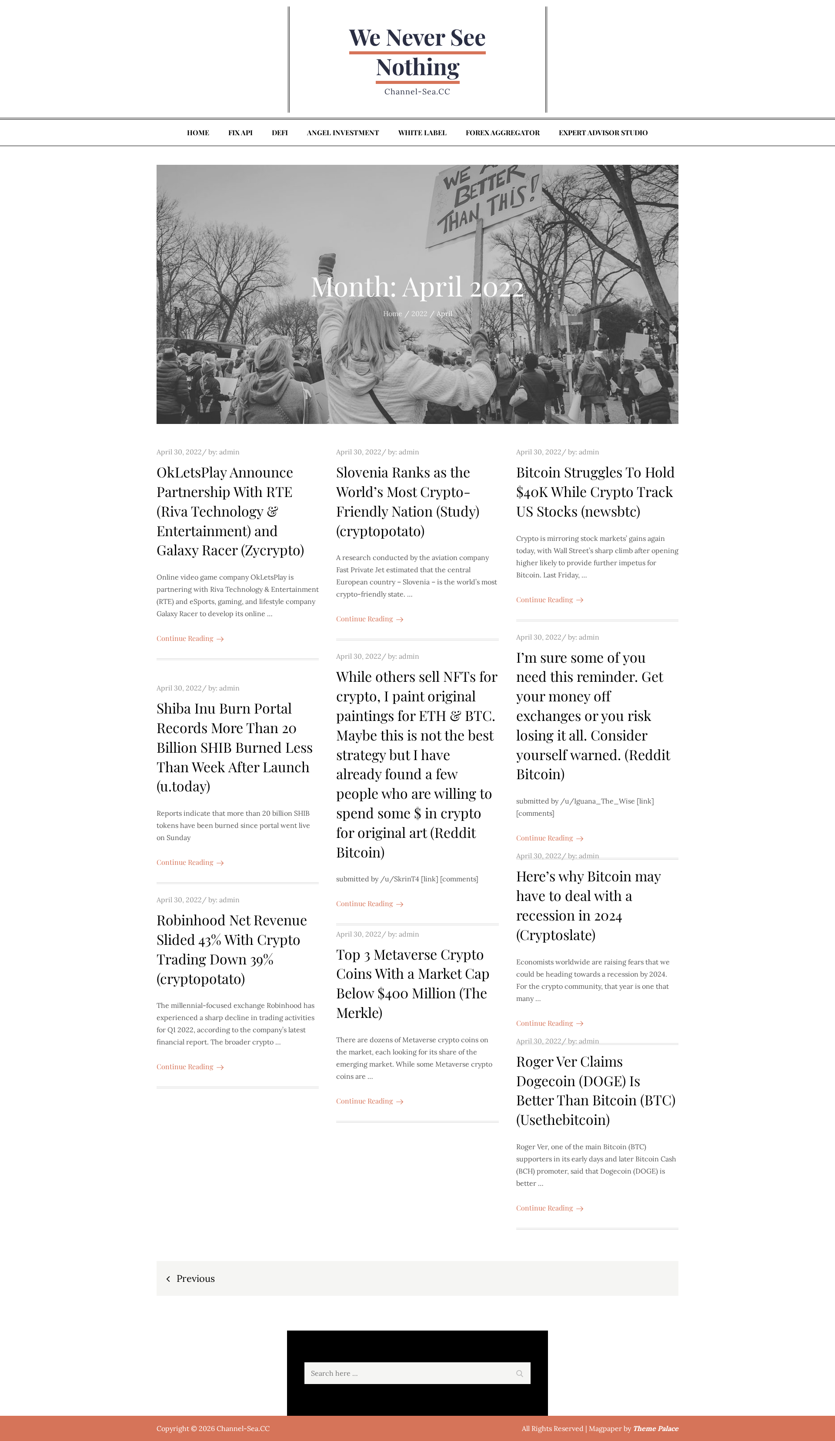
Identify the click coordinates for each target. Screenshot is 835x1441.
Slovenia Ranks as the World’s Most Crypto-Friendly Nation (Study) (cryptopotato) (407, 500)
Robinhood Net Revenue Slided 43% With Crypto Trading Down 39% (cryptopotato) (232, 948)
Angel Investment (343, 132)
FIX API (240, 132)
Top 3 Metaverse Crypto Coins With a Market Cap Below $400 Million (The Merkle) (413, 982)
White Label (422, 132)
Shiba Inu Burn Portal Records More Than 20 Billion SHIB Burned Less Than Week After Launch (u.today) (235, 746)
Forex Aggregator (503, 132)
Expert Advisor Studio (603, 132)
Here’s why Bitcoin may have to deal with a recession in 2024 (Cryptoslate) (588, 904)
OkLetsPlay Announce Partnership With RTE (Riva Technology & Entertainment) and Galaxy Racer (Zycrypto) (230, 510)
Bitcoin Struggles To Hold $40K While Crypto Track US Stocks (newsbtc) (595, 491)
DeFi (280, 132)
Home (198, 132)
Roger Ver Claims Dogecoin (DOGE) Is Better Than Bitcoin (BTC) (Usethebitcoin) (595, 1089)
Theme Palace (655, 1428)
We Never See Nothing (417, 51)
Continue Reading (185, 638)
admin (229, 451)
